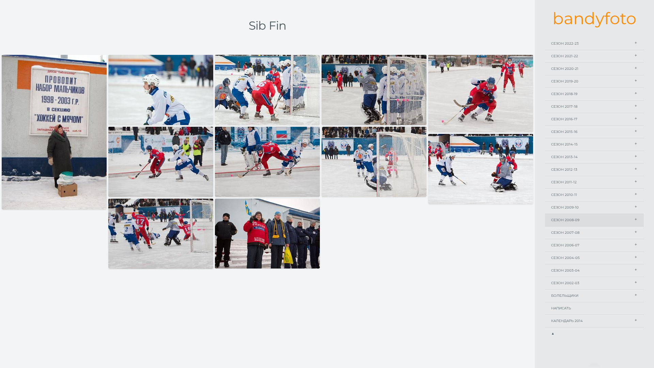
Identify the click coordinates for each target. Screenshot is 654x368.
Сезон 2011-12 (564, 182)
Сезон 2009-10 (565, 207)
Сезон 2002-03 (565, 283)
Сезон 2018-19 (564, 94)
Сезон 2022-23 (565, 43)
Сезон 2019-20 (564, 81)
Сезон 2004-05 (565, 258)
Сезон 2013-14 (564, 157)
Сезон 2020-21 (564, 68)
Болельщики (564, 295)
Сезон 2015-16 (564, 131)
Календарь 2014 (567, 321)
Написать (561, 308)
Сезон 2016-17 (564, 119)
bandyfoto (594, 18)
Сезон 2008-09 (565, 220)
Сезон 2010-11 (564, 195)
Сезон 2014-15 (564, 144)
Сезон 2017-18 (564, 106)
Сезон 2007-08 (565, 232)
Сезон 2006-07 (565, 245)
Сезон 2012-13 (564, 169)
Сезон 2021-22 (564, 56)
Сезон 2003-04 (565, 270)
